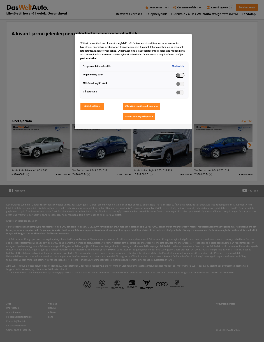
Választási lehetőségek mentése (141, 106)
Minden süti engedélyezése (139, 116)
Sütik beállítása (92, 106)
